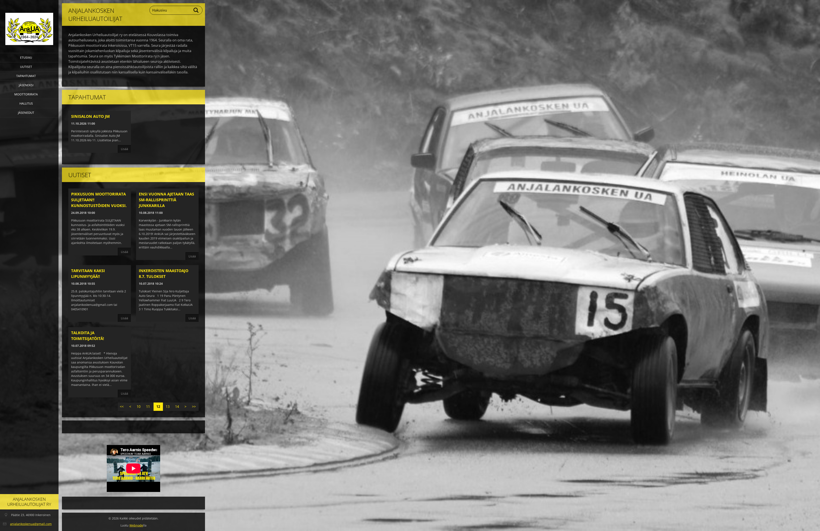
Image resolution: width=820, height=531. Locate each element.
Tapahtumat (26, 76)
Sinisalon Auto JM (90, 116)
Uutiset (26, 67)
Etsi (196, 10)
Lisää (124, 149)
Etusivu (26, 57)
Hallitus (26, 103)
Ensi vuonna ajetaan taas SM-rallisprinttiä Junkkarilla (166, 199)
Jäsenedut (26, 113)
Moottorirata (26, 94)
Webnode (136, 525)
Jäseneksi (26, 85)
